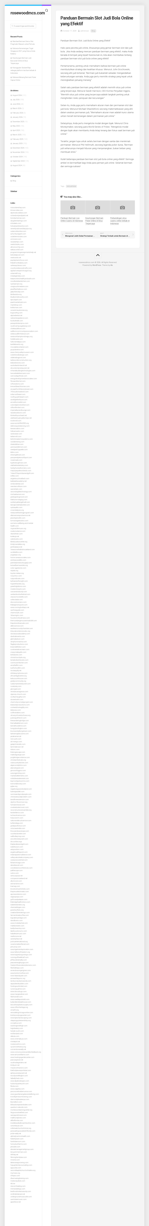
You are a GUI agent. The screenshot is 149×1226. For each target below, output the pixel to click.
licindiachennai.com (17, 218)
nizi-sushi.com (15, 739)
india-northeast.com (17, 394)
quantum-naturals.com (18, 1107)
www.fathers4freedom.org (20, 952)
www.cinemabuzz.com (18, 1039)
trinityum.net (14, 1065)
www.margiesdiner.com (19, 994)
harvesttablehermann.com (20, 373)
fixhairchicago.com (17, 863)
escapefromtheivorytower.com (21, 389)
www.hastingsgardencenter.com (22, 1057)
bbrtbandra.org (16, 294)
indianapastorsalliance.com (20, 855)
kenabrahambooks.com (19, 660)
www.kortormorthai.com (19, 973)
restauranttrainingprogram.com (22, 513)
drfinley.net (14, 1154)
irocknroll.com (15, 421)
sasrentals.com (16, 489)
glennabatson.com (17, 639)
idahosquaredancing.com (20, 426)
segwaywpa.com (16, 897)
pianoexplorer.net (16, 1060)
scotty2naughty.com (18, 697)
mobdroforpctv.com (18, 589)
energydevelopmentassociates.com (23, 379)
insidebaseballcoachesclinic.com (22, 1123)
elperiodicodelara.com (18, 213)
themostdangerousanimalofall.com (23, 621)
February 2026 (18, 113)
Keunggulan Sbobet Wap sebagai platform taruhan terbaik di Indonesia (23, 70)
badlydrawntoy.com (17, 928)
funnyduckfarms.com (18, 1144)
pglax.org (13, 786)
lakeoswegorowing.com (19, 1162)
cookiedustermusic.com (19, 807)
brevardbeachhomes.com (20, 386)
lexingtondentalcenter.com (20, 505)
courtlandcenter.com (18, 834)
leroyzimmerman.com (18, 1152)
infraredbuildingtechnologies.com (22, 371)
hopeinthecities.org (17, 584)
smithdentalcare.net (17, 1194)
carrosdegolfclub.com (18, 376)
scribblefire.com (16, 552)
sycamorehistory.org (18, 1047)
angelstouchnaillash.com (19, 478)
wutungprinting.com (17, 773)
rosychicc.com (16, 576)
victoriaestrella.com (17, 828)
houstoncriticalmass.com (20, 618)
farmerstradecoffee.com (19, 915)
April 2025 (16, 130)
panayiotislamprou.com (19, 323)
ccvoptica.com (16, 1023)
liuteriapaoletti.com (17, 791)
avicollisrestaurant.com (19, 839)
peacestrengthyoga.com (19, 963)
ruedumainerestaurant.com (20, 684)
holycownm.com (16, 818)
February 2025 (18, 139)
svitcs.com (14, 873)
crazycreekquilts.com (18, 652)
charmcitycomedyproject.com (21, 702)
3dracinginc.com (16, 615)
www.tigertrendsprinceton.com (21, 949)
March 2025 (17, 135)
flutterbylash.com (16, 1139)
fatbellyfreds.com (16, 1078)
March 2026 (17, 108)
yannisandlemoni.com (18, 447)
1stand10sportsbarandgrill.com (22, 473)
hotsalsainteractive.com (19, 226)
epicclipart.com (16, 300)
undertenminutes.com (18, 236)
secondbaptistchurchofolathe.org (22, 1170)
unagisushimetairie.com (19, 286)
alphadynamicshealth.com (20, 1136)
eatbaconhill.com (16, 250)
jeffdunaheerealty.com (18, 960)
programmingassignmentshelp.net (23, 252)
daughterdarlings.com (18, 221)
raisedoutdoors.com (18, 413)
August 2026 (17, 95)
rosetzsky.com (15, 686)
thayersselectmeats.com (19, 891)
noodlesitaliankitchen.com (20, 281)
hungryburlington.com (18, 728)
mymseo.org (15, 1173)
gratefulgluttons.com (18, 586)
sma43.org (14, 1010)
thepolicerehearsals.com (19, 623)
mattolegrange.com (17, 755)
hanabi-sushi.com (17, 1031)
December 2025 (18, 122)
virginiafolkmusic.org (18, 528)
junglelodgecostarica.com (20, 757)
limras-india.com (16, 210)
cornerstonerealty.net (18, 1049)
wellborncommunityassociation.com (24, 331)
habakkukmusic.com (18, 934)
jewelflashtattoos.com (18, 289)
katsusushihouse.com (18, 678)
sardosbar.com (16, 434)
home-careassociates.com (20, 557)
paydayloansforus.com (19, 260)
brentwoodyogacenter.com (20, 1015)
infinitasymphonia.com (18, 673)
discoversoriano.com (18, 602)
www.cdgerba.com (17, 1089)
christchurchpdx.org (17, 657)
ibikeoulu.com (15, 710)
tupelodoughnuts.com (18, 463)
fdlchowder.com (16, 997)
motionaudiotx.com (17, 1181)
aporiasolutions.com (18, 894)
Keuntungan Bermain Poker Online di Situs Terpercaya (94, 221)
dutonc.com (15, 749)
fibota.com (14, 1086)
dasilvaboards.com (17, 636)
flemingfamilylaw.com (18, 1157)
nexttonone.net (15, 936)
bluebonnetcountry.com (19, 297)
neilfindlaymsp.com (17, 836)
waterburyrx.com (16, 847)
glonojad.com (15, 689)
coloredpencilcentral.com (19, 405)
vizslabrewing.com (17, 442)
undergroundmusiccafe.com (21, 1197)
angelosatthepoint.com (19, 852)
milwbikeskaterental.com (19, 778)
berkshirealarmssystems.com (21, 439)
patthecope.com (16, 870)
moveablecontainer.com (19, 347)
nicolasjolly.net (15, 670)
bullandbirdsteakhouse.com (20, 1002)
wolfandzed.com (16, 1033)
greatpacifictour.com (18, 826)
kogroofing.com (16, 313)
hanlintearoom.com (17, 1141)
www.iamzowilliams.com (19, 1055)
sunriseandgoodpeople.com (20, 794)
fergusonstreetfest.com (19, 1112)
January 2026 (18, 117)
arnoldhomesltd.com (18, 402)
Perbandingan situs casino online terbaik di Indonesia (119, 221)
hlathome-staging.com (18, 500)
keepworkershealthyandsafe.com (22, 279)
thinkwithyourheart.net (18, 415)
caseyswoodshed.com (19, 860)
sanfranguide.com (17, 610)
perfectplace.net (16, 547)
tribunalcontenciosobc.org (20, 631)
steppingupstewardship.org (20, 1020)
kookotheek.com (16, 321)
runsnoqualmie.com (17, 989)
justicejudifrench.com (18, 718)
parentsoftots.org (17, 910)
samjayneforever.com (18, 1115)
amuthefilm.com (16, 665)
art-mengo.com (16, 742)
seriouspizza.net (16, 876)
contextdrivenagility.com (19, 707)
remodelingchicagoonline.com (21, 1012)
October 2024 (18, 157)
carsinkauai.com (16, 1126)
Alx (111, 265)
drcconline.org (15, 842)
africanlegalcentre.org (18, 676)
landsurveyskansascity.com (20, 981)
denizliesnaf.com (16, 865)
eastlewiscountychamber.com (21, 628)
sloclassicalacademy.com (20, 634)
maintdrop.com (16, 305)
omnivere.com (15, 239)
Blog (14, 181)
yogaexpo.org (15, 555)
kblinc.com (14, 452)
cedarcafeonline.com (18, 231)
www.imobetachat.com (19, 923)
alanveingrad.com (17, 768)
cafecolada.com (16, 599)
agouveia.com (15, 1168)
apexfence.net (15, 1202)
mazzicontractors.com (19, 1068)
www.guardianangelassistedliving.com (24, 1094)
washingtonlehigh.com (18, 1026)
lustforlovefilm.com (17, 668)
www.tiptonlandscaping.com (21, 1018)
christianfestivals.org (18, 760)
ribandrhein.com (16, 534)
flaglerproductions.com (19, 644)
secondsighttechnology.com (21, 492)
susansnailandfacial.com (19, 944)
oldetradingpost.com (18, 357)
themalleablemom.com (19, 723)
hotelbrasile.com (16, 339)
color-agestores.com (18, 568)
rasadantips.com (16, 242)
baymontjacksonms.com (19, 781)
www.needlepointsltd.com (19, 999)
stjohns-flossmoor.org (18, 802)
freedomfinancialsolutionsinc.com (23, 965)
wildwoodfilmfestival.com (19, 334)
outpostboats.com (17, 578)
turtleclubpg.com (16, 823)
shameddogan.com (17, 907)
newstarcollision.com (18, 486)
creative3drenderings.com (20, 912)
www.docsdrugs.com (18, 991)
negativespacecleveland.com (21, 789)
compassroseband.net (18, 878)
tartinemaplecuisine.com (19, 734)
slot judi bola (71, 186)
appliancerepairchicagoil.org (20, 271)
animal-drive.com (16, 884)
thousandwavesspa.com (19, 831)
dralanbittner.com (16, 444)
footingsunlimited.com (18, 986)
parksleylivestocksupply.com (21, 563)
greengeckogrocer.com (19, 497)
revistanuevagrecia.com (19, 692)
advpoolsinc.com (17, 849)
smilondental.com (17, 484)
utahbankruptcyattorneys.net (21, 418)
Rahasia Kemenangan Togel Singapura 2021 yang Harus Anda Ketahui (22, 51)
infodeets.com (15, 223)
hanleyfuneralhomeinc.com (20, 468)
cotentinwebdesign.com (19, 355)
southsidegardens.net (18, 1062)
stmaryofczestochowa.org (20, 715)
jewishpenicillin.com (17, 518)
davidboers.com (16, 920)
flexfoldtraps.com (17, 968)
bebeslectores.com (17, 363)
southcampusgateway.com (20, 326)
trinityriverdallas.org (17, 544)
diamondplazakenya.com (19, 1099)
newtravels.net (15, 258)
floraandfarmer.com (17, 381)
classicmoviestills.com (19, 597)
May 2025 (16, 126)
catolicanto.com (16, 539)
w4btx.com (14, 476)
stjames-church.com (18, 694)
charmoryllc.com (16, 613)
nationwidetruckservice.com (20, 820)
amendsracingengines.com (20, 970)
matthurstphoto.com (18, 1118)
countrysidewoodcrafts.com (21, 268)
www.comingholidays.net (19, 607)
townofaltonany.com (18, 784)
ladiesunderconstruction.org (20, 360)
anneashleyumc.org (17, 978)
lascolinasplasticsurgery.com (21, 1005)
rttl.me (12, 1183)
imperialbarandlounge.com (20, 410)
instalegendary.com (17, 276)
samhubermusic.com (18, 1199)
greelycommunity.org (18, 681)
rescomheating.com (17, 1186)
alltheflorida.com (16, 1120)
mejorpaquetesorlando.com (20, 471)
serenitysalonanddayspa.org (21, 229)
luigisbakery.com (16, 1028)
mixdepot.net (15, 1041)
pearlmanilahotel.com (18, 302)
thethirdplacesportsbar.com (20, 1070)
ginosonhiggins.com (18, 770)
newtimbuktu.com (17, 244)
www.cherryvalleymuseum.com (22, 352)
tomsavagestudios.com (19, 521)
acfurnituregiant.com (18, 234)
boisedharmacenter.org (19, 565)
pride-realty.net (15, 1133)
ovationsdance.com (17, 531)
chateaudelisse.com (17, 328)
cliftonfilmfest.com (17, 407)
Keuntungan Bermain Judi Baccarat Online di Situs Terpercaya (20, 60)
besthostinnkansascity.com (20, 1191)
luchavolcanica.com (18, 815)
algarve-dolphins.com (18, 765)
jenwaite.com (15, 1147)
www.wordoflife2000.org (19, 423)
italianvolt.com (15, 436)
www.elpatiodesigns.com (19, 1081)
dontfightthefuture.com (18, 400)
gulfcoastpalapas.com (18, 899)
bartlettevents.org (16, 344)
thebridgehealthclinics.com (20, 902)
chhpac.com (15, 1176)
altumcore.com (16, 881)
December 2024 (18, 148)
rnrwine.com (15, 1160)
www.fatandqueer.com (18, 976)
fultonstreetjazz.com (18, 342)
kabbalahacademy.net (18, 481)
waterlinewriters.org (17, 905)
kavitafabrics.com (17, 813)
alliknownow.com (17, 626)
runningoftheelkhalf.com (19, 957)
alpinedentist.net (16, 315)
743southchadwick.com (19, 392)
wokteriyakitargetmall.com (20, 502)
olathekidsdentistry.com (19, 465)
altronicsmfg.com (17, 247)
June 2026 (16, 104)
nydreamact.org (16, 284)
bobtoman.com (16, 307)
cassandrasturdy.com (18, 592)
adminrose (84, 31)
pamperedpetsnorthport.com (21, 457)
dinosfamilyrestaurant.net (19, 368)
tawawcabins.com (17, 428)
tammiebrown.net (16, 747)
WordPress (96, 265)
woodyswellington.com (19, 1076)
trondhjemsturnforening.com (21, 1097)
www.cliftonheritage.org (19, 1007)
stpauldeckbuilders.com (19, 984)
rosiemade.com (16, 460)
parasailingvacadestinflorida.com (22, 1131)
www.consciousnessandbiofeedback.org (25, 1052)
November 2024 (18, 152)
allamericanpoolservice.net (20, 515)
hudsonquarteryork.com (19, 1084)
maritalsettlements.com (19, 776)
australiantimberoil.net (18, 365)
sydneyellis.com (16, 507)
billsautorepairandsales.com (21, 1105)
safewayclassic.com (18, 265)
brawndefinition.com (18, 647)
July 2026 (16, 100)
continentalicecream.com (19, 649)
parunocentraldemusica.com (21, 1091)
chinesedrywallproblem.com (20, 797)
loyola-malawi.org (17, 573)
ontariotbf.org (15, 273)
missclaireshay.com (17, 207)
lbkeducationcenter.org (18, 542)
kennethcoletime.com (18, 726)
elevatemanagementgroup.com (22, 1149)
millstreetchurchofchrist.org (20, 1128)
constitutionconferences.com (21, 868)
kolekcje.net (14, 536)
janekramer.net (15, 736)
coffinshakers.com (17, 713)
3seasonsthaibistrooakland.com (22, 549)
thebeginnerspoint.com (18, 605)
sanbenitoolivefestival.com (20, 594)
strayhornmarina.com (18, 642)
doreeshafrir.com (16, 699)
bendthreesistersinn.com (19, 799)
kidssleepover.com (17, 255)
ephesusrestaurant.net (18, 1073)
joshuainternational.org (19, 941)
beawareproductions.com (20, 705)
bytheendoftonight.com (19, 581)
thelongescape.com (17, 752)
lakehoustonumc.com (18, 931)
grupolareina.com (17, 350)
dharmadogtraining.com (19, 1178)
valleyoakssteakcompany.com (21, 857)
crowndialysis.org (17, 510)
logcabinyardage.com (18, 918)
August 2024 (17, 165)
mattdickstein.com (17, 926)
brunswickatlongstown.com (20, 731)
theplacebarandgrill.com (19, 844)
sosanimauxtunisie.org (18, 310)
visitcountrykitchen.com (19, 763)
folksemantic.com (17, 431)
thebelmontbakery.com (18, 263)
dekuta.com (14, 1036)
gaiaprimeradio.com (17, 744)
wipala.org (14, 570)
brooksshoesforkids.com (20, 889)
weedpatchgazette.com (19, 449)
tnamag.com (15, 886)
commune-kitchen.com (19, 663)
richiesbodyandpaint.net (19, 215)
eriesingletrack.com (17, 455)
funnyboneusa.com (17, 805)
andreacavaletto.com (18, 560)
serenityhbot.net (16, 939)
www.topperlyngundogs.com (21, 955)
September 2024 (19, 161)
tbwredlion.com (16, 1102)
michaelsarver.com (17, 494)
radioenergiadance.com (19, 318)
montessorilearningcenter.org (21, 1110)
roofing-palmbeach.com (19, 397)
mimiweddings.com (17, 1189)
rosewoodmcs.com (23, 13)
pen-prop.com (15, 947)
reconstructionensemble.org (20, 810)
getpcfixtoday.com (17, 292)
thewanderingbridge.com (19, 720)
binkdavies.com (16, 655)
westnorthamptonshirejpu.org (21, 336)
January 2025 (18, 143)
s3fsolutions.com (17, 384)
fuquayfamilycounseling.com (21, 1165)
